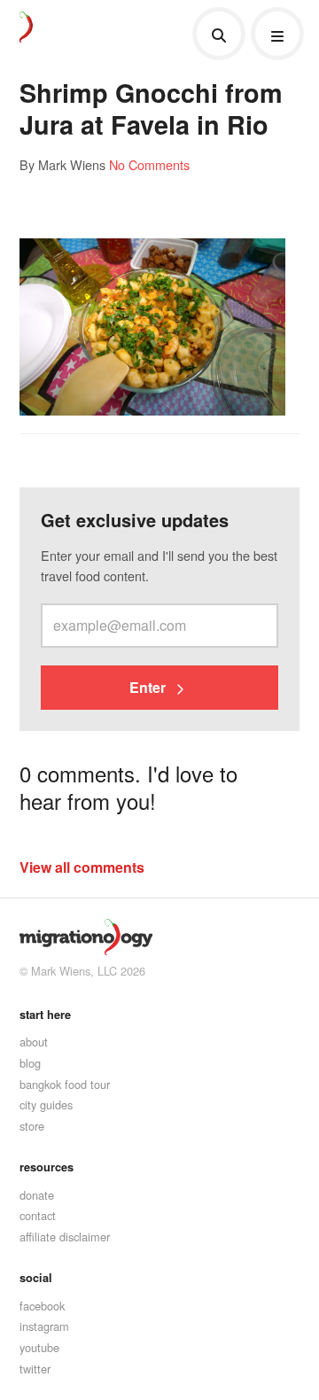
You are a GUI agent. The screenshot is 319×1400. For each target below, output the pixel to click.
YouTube (39, 1347)
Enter (149, 687)
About (33, 1041)
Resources (46, 1167)
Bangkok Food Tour (64, 1084)
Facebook (42, 1305)
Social (35, 1278)
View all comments (81, 867)
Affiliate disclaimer (64, 1236)
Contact (37, 1215)
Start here (45, 1015)
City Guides (46, 1104)
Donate (36, 1194)
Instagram (44, 1326)
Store (31, 1125)
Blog (30, 1062)
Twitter (35, 1368)
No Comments (149, 164)
